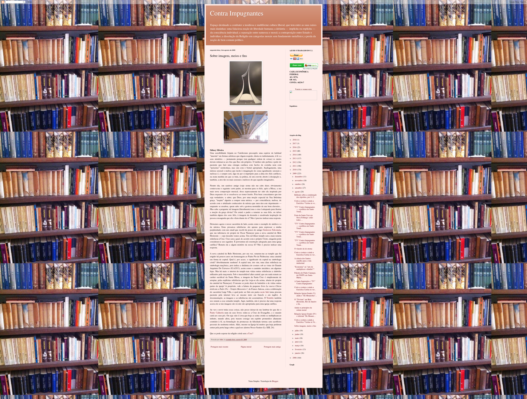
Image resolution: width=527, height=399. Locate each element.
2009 (295, 173)
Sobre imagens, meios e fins (305, 326)
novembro (299, 180)
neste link (264, 292)
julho (297, 330)
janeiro (298, 353)
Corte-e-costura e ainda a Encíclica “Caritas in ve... (305, 202)
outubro (298, 184)
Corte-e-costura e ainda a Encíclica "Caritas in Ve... (305, 321)
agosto (297, 191)
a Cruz (249, 333)
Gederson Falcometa (272, 229)
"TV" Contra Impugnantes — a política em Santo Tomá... (304, 209)
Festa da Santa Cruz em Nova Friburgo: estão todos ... (303, 217)
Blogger (275, 381)
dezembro (299, 176)
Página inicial (246, 346)
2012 (295, 162)
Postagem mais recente (219, 346)
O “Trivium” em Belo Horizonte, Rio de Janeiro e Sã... (305, 301)
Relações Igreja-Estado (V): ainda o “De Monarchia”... (305, 294)
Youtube (270, 297)
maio (297, 338)
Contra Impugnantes (236, 13)
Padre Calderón (217, 312)
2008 (295, 357)
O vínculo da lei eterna (303, 248)
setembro (298, 187)
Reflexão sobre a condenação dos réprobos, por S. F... (305, 195)
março (297, 345)
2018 (295, 139)
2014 (295, 154)
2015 (295, 151)
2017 (295, 143)
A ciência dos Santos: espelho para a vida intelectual (302, 260)
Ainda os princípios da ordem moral (303, 308)
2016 (295, 147)
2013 (295, 158)
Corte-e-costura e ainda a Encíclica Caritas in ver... (305, 253)
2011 (295, 166)
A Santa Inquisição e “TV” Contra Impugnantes (304, 282)
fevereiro (298, 349)
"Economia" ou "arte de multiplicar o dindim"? (304, 267)
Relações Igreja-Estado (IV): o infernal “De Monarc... (305, 314)
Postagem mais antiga (272, 346)
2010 (295, 169)
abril (297, 341)
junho (297, 334)
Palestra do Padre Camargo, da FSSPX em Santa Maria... (305, 275)
